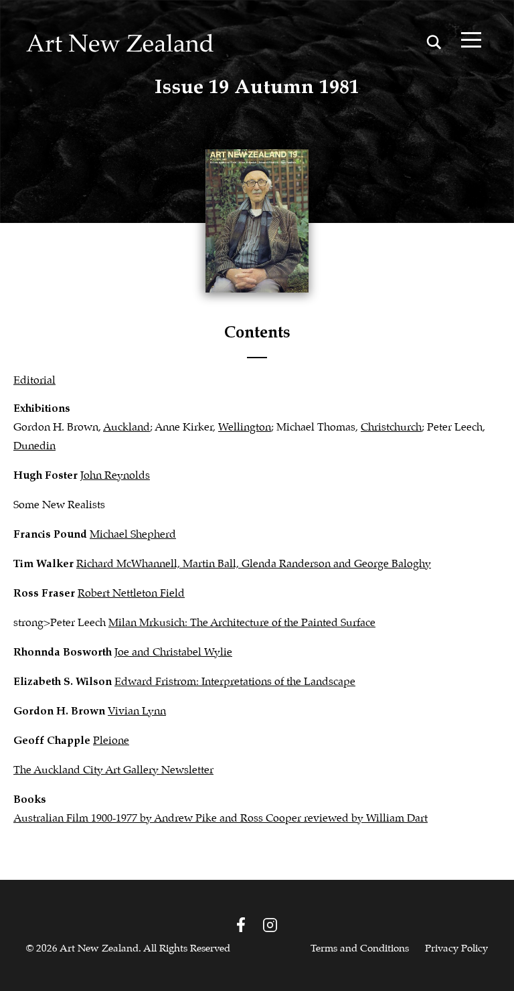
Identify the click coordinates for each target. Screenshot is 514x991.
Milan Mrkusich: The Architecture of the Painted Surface (241, 623)
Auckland (126, 427)
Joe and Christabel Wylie (173, 652)
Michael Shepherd (133, 534)
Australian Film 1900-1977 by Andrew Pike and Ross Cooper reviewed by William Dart (220, 818)
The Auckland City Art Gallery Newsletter (113, 770)
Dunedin (34, 446)
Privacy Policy (456, 948)
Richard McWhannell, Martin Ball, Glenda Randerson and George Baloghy (253, 564)
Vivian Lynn (137, 711)
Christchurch (391, 427)
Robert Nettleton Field (131, 593)
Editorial (34, 380)
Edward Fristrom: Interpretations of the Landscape (234, 682)
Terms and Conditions (360, 948)
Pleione (111, 741)
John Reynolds (115, 475)
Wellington (244, 427)
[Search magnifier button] (433, 42)
